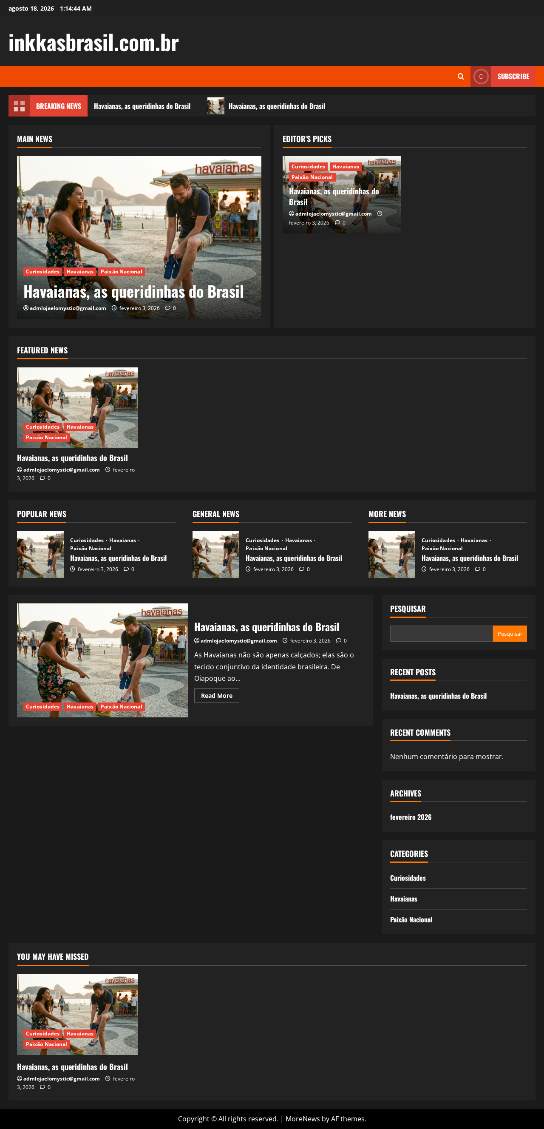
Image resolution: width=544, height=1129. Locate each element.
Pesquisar (408, 608)
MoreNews (303, 1118)
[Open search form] (461, 76)
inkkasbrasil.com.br (93, 41)
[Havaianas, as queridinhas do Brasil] (139, 237)
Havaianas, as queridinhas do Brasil (139, 106)
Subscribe (513, 76)
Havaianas (80, 271)
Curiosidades (43, 271)
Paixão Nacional (121, 271)
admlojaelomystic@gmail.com (68, 308)
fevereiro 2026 (411, 817)
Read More (220, 697)
